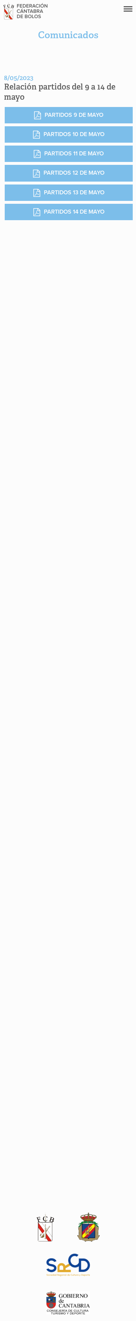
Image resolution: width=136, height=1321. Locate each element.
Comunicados (68, 35)
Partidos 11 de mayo (74, 153)
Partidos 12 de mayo (74, 172)
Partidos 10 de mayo (74, 134)
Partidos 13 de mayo (74, 192)
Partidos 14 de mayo (74, 211)
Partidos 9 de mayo (74, 115)
